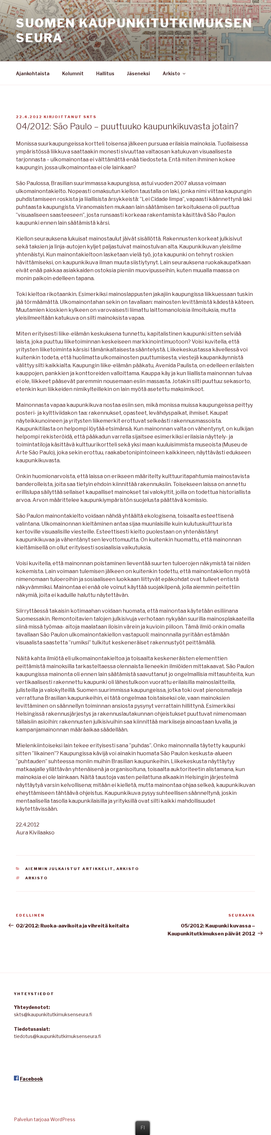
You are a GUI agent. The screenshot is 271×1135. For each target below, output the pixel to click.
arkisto (36, 878)
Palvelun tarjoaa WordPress (44, 1119)
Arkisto (171, 73)
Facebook (31, 1079)
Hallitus (105, 73)
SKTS (90, 116)
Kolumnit (73, 73)
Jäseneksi (138, 73)
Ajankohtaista (33, 73)
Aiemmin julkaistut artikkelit (69, 868)
